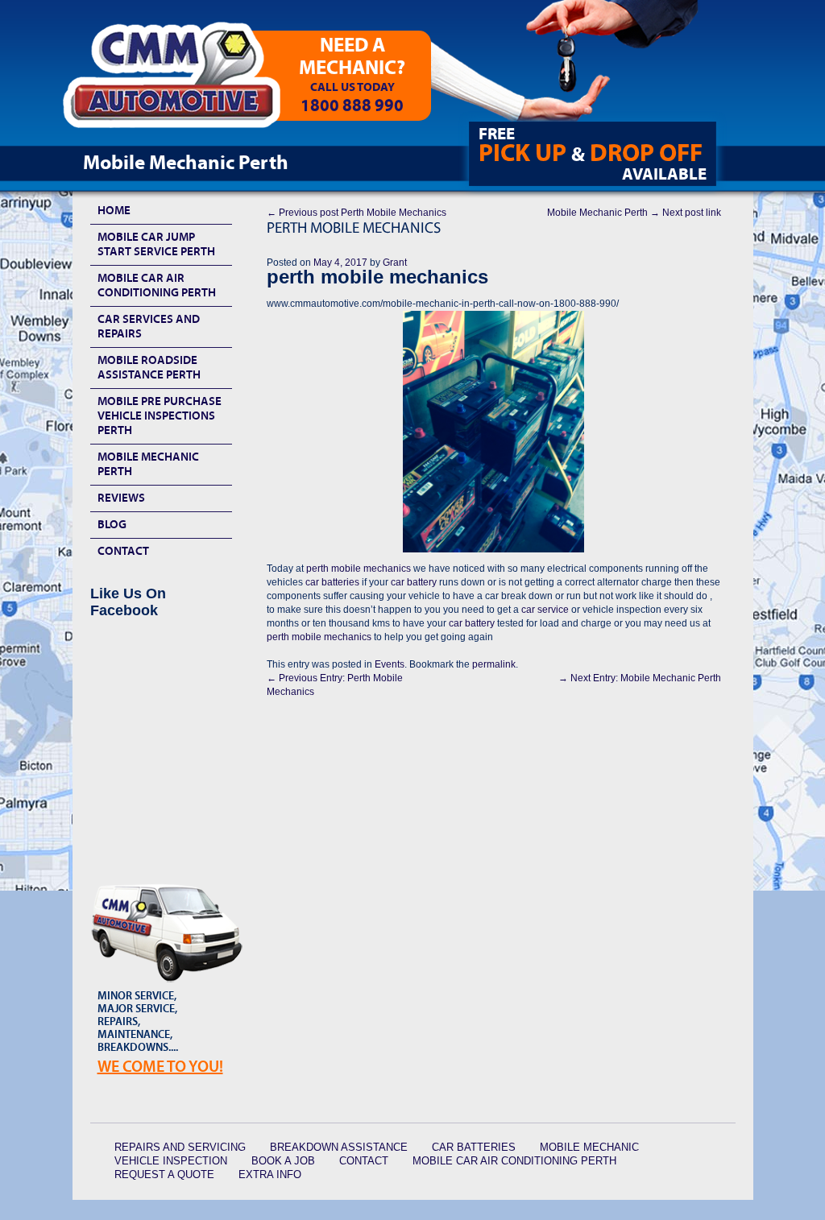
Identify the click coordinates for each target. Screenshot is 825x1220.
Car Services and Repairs (148, 326)
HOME (114, 210)
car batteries (331, 582)
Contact (123, 551)
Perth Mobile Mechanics (356, 212)
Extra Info (269, 1174)
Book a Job (283, 1161)
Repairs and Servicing (180, 1147)
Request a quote (164, 1174)
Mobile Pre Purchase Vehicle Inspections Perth (159, 416)
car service (545, 609)
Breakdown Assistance (339, 1147)
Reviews (121, 498)
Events (389, 664)
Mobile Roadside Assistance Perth (149, 368)
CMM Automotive (183, 81)
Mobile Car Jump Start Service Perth (156, 244)
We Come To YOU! (160, 1066)
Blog (111, 524)
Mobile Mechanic (589, 1147)
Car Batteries (474, 1147)
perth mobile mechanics (359, 568)
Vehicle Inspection (170, 1161)
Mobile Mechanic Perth (634, 212)
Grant (395, 262)
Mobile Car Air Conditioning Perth (156, 285)
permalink (494, 664)
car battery (414, 582)
